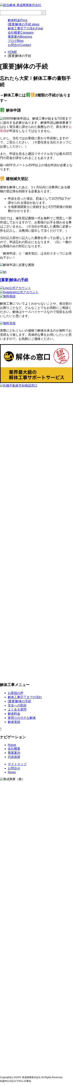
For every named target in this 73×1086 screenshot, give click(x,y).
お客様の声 (15, 693)
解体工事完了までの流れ (25, 697)
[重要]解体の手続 (23, 24)
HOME (12, 52)
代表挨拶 (14, 757)
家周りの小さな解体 (22, 717)
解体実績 (14, 722)
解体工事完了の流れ (25, 28)
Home (12, 745)
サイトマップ (17, 764)
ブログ (16, 40)
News (12, 772)
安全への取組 (17, 705)
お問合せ (19, 45)
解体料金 (17, 20)
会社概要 (21, 32)
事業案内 (20, 36)
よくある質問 (17, 709)
